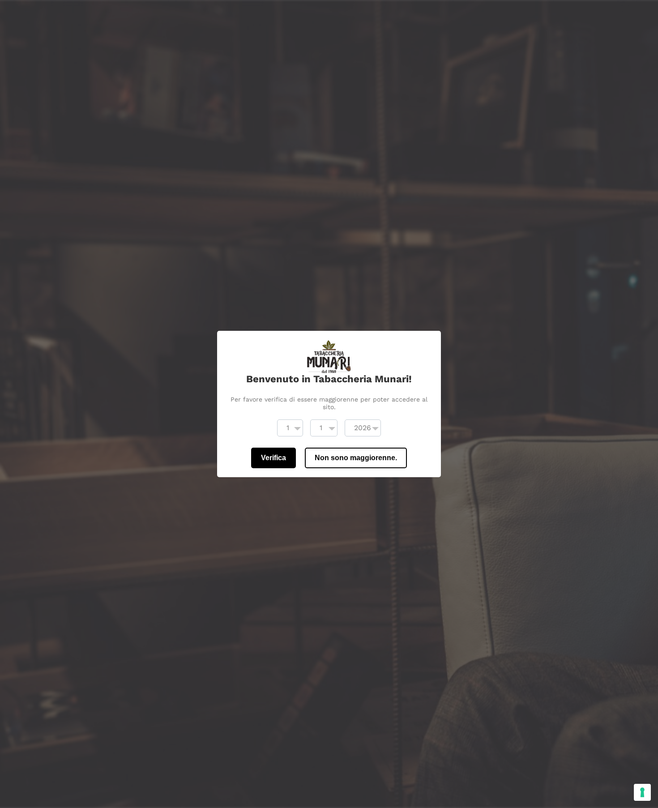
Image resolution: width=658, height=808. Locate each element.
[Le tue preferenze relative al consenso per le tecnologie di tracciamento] (642, 792)
